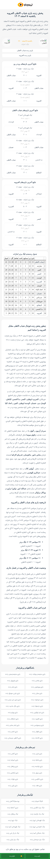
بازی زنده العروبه (25, 55)
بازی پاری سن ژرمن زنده (13, 699)
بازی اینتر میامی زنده (12, 725)
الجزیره (11, 206)
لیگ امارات (25, 44)
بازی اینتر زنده (12, 687)
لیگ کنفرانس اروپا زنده (37, 827)
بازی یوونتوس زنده (37, 687)
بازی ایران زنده (37, 753)
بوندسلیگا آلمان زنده (12, 801)
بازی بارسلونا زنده (37, 706)
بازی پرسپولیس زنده (37, 725)
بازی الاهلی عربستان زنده (13, 738)
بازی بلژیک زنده (13, 779)
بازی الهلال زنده (37, 731)
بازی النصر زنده (13, 731)
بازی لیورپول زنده (12, 680)
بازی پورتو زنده (13, 712)
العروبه (38, 75)
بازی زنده (37, 856)
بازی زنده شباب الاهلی (25, 50)
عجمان (11, 147)
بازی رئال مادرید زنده (13, 706)
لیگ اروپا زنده (12, 820)
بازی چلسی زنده (37, 680)
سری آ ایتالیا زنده (12, 807)
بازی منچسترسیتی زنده (12, 674)
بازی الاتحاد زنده (37, 738)
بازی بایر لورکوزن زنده (37, 712)
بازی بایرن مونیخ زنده (13, 693)
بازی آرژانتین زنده (12, 773)
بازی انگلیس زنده (37, 779)
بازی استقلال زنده (13, 719)
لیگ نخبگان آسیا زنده (37, 833)
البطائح (38, 173)
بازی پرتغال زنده (12, 766)
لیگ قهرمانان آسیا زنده (12, 827)
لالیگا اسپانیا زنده (37, 801)
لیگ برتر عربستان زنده (37, 839)
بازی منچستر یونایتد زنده (37, 674)
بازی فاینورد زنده (37, 719)
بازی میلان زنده (37, 693)
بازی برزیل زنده (37, 773)
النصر (39, 219)
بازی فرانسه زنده (37, 766)
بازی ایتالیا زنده (37, 760)
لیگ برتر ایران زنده (13, 839)
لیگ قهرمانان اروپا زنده (37, 820)
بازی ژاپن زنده (12, 785)
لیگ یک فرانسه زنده (37, 814)
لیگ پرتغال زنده (13, 814)
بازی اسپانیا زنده (12, 760)
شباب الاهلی (11, 75)
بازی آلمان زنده (13, 753)
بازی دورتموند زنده (37, 699)
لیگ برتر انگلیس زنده (37, 807)
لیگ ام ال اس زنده (12, 833)
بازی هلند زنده (37, 785)
